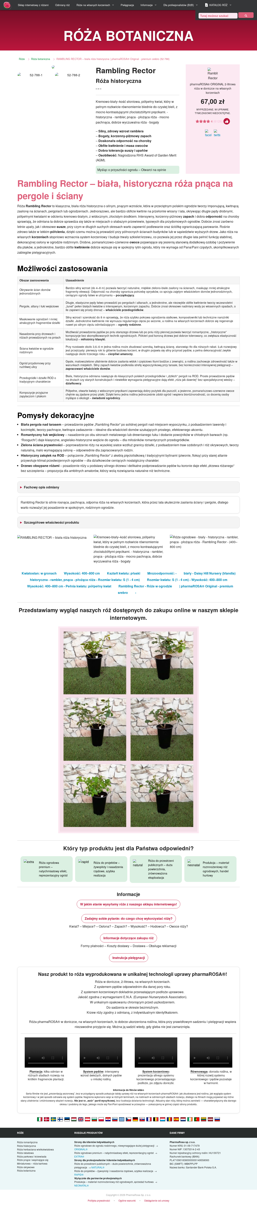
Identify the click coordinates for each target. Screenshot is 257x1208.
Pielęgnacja (127, 5)
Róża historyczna (26, 1145)
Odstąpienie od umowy (156, 1200)
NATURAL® (97, 1167)
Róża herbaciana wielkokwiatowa (35, 1149)
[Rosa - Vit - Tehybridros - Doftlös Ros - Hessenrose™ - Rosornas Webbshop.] (53, 1118)
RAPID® (79, 1174)
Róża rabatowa (25, 1152)
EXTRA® (79, 1156)
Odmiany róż (62, 5)
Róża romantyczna (27, 1142)
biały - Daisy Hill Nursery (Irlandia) (210, 573)
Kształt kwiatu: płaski (123, 573)
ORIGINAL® (81, 1149)
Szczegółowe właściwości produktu (51, 522)
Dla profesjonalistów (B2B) (178, 5)
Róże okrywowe (26, 1167)
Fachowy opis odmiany (41, 487)
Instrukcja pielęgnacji (128, 957)
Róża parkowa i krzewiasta (31, 1156)
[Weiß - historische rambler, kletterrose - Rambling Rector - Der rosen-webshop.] (135, 1118)
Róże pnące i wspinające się (32, 1160)
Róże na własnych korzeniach (93, 5)
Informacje (147, 5)
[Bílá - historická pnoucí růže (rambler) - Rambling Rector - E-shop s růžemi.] (128, 1118)
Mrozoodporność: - (161, 573)
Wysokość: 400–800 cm (82, 573)
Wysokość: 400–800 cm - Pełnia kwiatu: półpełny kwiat (69, 586)
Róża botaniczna (40, 59)
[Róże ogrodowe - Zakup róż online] (246, 15)
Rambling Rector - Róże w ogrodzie (145, 586)
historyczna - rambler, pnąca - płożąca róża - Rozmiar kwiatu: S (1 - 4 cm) (85, 579)
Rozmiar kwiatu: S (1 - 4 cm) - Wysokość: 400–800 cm (187, 579)
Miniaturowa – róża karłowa (32, 1163)
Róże (22, 59)
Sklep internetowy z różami (33, 5)
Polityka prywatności (99, 1200)
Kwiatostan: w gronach (39, 573)
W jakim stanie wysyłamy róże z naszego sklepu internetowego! (128, 904)
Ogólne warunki (127, 1200)
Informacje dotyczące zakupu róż (128, 938)
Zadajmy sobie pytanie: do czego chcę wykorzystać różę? (128, 918)
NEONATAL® (81, 1185)
